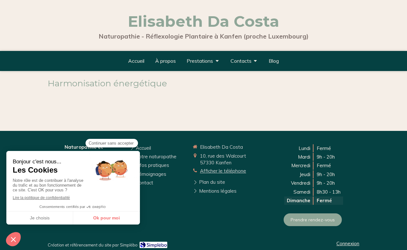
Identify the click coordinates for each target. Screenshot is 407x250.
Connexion (347, 243)
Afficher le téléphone (223, 171)
